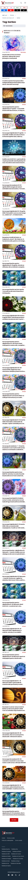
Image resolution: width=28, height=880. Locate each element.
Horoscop (23, 52)
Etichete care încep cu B (8, 18)
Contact (3, 838)
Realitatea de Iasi (5, 863)
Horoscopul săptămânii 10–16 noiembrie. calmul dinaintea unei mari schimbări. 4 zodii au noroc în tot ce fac (13, 787)
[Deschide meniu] (25, 3)
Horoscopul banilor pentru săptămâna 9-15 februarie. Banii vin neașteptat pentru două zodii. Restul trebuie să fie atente (13, 657)
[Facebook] (4, 10)
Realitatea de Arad (6, 861)
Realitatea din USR (6, 853)
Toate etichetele (8, 25)
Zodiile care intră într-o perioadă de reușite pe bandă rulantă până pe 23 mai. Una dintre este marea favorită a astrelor (13, 161)
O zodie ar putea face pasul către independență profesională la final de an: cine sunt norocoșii (13, 82)
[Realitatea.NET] (7, 3)
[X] (17, 10)
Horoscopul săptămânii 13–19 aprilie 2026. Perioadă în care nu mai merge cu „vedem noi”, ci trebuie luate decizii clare (14, 213)
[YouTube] (11, 10)
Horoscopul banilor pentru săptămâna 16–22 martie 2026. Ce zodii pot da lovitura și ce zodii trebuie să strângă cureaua (13, 396)
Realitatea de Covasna (16, 853)
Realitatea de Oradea (6, 856)
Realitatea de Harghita (6, 858)
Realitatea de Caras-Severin (18, 856)
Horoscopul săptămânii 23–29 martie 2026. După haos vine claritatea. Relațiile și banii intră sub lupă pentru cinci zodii (13, 370)
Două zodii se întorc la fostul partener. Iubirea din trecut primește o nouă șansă (11, 56)
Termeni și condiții (11, 838)
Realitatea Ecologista (6, 851)
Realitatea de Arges (15, 861)
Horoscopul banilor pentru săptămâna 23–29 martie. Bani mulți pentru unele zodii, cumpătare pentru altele (13, 344)
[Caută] (21, 3)
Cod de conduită (18, 840)
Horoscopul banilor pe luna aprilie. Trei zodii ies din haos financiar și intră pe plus (13, 291)
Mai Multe (14, 820)
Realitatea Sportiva (6, 849)
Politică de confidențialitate (7, 840)
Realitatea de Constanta (18, 858)
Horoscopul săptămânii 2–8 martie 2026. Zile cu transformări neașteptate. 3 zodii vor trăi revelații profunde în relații (14, 526)
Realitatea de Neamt (17, 851)
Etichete (12, 15)
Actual (24, 78)
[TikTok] (24, 10)
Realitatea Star (15, 849)
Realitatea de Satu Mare (16, 863)
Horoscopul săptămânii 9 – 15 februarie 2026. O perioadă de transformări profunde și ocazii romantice (12, 683)
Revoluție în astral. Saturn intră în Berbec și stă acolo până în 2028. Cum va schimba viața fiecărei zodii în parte (13, 709)
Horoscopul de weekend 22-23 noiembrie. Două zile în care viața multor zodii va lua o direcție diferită (14, 760)
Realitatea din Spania (6, 865)
